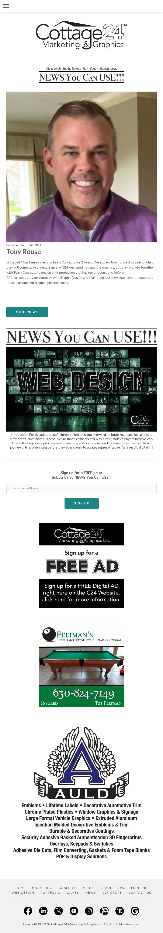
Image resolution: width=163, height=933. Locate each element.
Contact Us (140, 893)
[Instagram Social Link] (89, 911)
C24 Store (112, 893)
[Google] (135, 911)
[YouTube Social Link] (74, 911)
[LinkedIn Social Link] (43, 911)
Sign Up (81, 503)
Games (73, 893)
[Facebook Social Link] (28, 911)
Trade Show (112, 888)
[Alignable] (104, 911)
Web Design (23, 893)
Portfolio (50, 893)
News (91, 893)
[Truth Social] (120, 911)
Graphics (68, 888)
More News (27, 312)
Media (88, 888)
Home (20, 888)
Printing (139, 888)
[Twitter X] (58, 911)
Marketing (42, 888)
